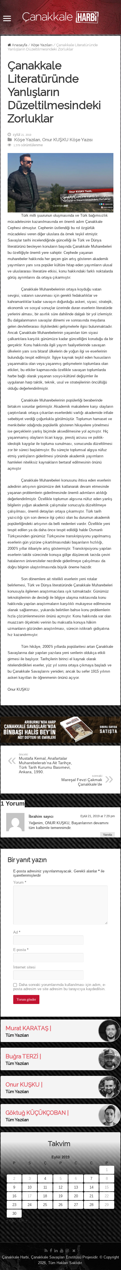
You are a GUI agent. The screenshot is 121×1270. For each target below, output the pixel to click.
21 (91, 1196)
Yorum (19, 882)
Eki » (23, 1220)
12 (60, 1187)
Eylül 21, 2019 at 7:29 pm (97, 816)
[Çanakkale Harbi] (60, 16)
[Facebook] (51, 1250)
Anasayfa (19, 45)
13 (76, 1187)
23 (14, 1205)
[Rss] (46, 1250)
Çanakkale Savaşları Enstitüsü (56, 1257)
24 (30, 1205)
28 (91, 1205)
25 (45, 1205)
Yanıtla (107, 834)
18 (45, 1196)
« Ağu (10, 1220)
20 (76, 1196)
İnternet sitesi (24, 967)
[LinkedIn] (56, 1250)
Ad (16, 932)
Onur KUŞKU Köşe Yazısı (67, 139)
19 (60, 1196)
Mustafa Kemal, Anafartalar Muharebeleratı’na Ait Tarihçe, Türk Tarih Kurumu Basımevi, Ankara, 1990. (45, 763)
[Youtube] (61, 1250)
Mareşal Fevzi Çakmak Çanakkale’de (81, 780)
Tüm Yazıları (17, 1035)
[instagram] (67, 1250)
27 (76, 1205)
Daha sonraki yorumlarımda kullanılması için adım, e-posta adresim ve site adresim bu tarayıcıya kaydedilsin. (59, 987)
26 (60, 1205)
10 (30, 1187)
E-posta (20, 950)
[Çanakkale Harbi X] (74, 1250)
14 (91, 1187)
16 (14, 1196)
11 (45, 1187)
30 (14, 1213)
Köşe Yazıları (41, 45)
